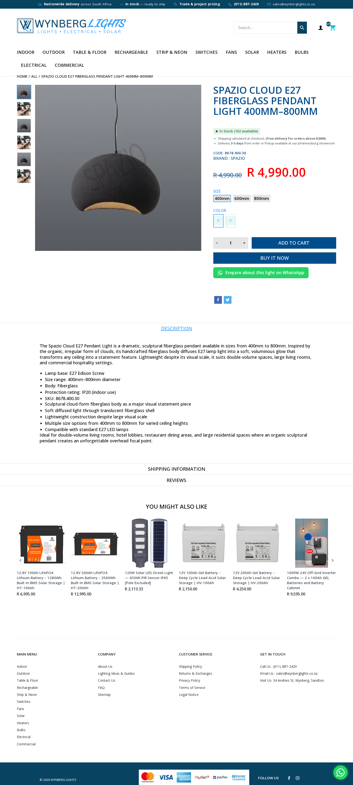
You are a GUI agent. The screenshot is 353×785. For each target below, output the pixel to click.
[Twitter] (227, 300)
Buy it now (274, 258)
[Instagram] (297, 778)
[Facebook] (218, 300)
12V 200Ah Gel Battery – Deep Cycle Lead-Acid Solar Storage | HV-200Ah (256, 577)
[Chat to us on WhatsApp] (340, 772)
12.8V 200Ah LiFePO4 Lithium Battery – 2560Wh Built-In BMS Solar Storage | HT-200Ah (95, 580)
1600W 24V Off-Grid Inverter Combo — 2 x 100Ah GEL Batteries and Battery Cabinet (311, 580)
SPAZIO (238, 158)
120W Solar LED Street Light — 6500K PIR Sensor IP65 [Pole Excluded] (149, 577)
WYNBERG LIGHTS (63, 780)
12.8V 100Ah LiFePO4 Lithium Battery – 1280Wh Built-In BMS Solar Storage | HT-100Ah (41, 580)
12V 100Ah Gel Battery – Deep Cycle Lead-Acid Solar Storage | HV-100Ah (202, 577)
